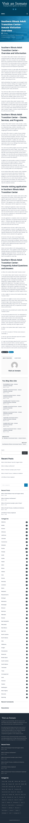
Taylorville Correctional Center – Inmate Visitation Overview (11, 418)
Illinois (6, 33)
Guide (2, 555)
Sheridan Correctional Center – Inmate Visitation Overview (12, 390)
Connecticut (4, 541)
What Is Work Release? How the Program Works (11, 462)
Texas (2, 670)
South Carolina (4, 661)
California (3, 535)
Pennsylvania (4, 651)
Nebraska (3, 614)
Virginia (3, 684)
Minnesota (3, 601)
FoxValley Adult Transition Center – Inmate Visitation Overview (11, 401)
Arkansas (3, 532)
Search (2, 450)
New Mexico (4, 627)
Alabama (3, 522)
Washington (4, 687)
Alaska (2, 525)
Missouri (3, 608)
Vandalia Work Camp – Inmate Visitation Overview (10, 424)
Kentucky (3, 581)
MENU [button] (3, 14)
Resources (3, 654)
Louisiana (3, 584)
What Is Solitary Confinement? (8, 466)
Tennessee (3, 667)
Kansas (3, 578)
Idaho (2, 565)
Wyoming (3, 697)
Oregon (3, 647)
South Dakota (4, 664)
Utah (2, 677)
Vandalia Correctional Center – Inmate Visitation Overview (12, 407)
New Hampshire (5, 621)
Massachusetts (4, 594)
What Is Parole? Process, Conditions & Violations (12, 473)
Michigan (3, 598)
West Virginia (4, 690)
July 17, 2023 (6, 387)
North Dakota (4, 637)
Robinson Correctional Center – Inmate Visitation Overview (12, 413)
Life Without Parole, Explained (7, 477)
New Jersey (3, 624)
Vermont (3, 680)
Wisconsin (3, 694)
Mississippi (3, 604)
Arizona (3, 528)
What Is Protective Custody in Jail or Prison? (10, 469)
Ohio (2, 641)
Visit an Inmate (14, 371)
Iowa (2, 575)
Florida (3, 548)
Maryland (3, 591)
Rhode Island (4, 657)
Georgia (3, 551)
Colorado (3, 538)
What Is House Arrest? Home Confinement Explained (13, 771)
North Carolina (4, 634)
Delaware (3, 545)
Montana (3, 611)
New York (3, 631)
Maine (2, 588)
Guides (3, 558)
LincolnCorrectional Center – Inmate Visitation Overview (11, 396)
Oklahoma (3, 644)
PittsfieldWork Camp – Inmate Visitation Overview (10, 385)
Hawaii (3, 561)
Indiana (3, 571)
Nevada (3, 618)
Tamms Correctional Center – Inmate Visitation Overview (12, 429)
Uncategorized (4, 674)
